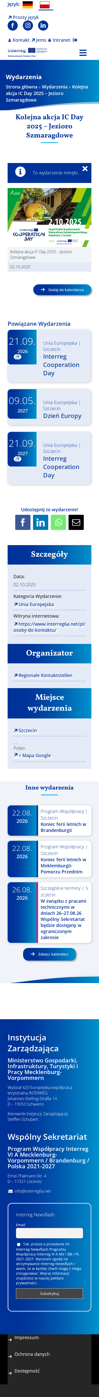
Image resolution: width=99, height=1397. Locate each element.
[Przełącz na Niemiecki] (28, 5)
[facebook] (13, 25)
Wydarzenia (55, 87)
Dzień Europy (62, 415)
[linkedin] (43, 25)
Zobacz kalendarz (52, 954)
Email (20, 1224)
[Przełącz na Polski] (46, 5)
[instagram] (28, 25)
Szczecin (52, 349)
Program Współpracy (62, 811)
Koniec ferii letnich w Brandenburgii (63, 827)
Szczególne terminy (60, 888)
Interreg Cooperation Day (61, 364)
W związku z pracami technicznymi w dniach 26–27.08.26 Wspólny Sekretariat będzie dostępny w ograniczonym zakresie (63, 919)
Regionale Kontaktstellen (45, 675)
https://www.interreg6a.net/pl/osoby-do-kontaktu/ (49, 627)
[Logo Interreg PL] (28, 50)
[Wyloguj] (75, 37)
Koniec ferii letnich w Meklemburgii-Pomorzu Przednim (63, 865)
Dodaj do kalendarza (66, 289)
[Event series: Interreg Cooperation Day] (17, 356)
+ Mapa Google (35, 755)
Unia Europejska (60, 343)
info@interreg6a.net (33, 1191)
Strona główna (21, 87)
